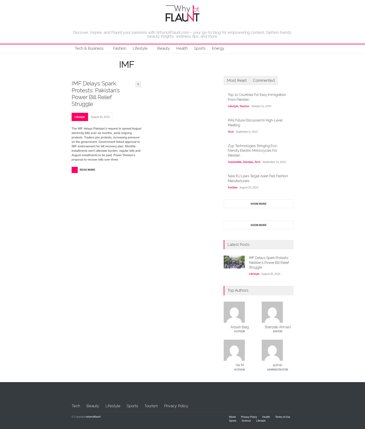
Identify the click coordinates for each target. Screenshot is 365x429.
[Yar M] (239, 350)
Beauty (163, 48)
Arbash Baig (239, 327)
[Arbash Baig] (239, 312)
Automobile (235, 162)
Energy (218, 48)
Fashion (119, 48)
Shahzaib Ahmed (278, 327)
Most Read (236, 80)
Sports (200, 48)
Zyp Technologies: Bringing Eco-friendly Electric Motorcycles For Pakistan (253, 150)
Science (246, 420)
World (232, 416)
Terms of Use (282, 416)
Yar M (239, 365)
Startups (248, 162)
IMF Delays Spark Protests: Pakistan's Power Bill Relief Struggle (269, 262)
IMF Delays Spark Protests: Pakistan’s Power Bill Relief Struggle (96, 93)
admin (277, 365)
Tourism (244, 106)
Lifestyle (140, 48)
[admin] (277, 350)
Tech (231, 131)
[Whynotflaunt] (182, 20)
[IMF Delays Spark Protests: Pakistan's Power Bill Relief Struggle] (234, 262)
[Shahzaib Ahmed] (277, 312)
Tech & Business (89, 48)
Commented (264, 80)
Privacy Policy (176, 406)
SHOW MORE (259, 203)
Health (182, 48)
